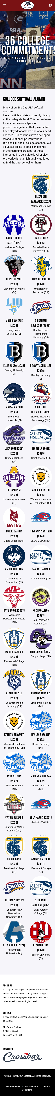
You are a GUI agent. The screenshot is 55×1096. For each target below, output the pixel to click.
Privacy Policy (31, 1086)
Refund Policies (13, 1086)
